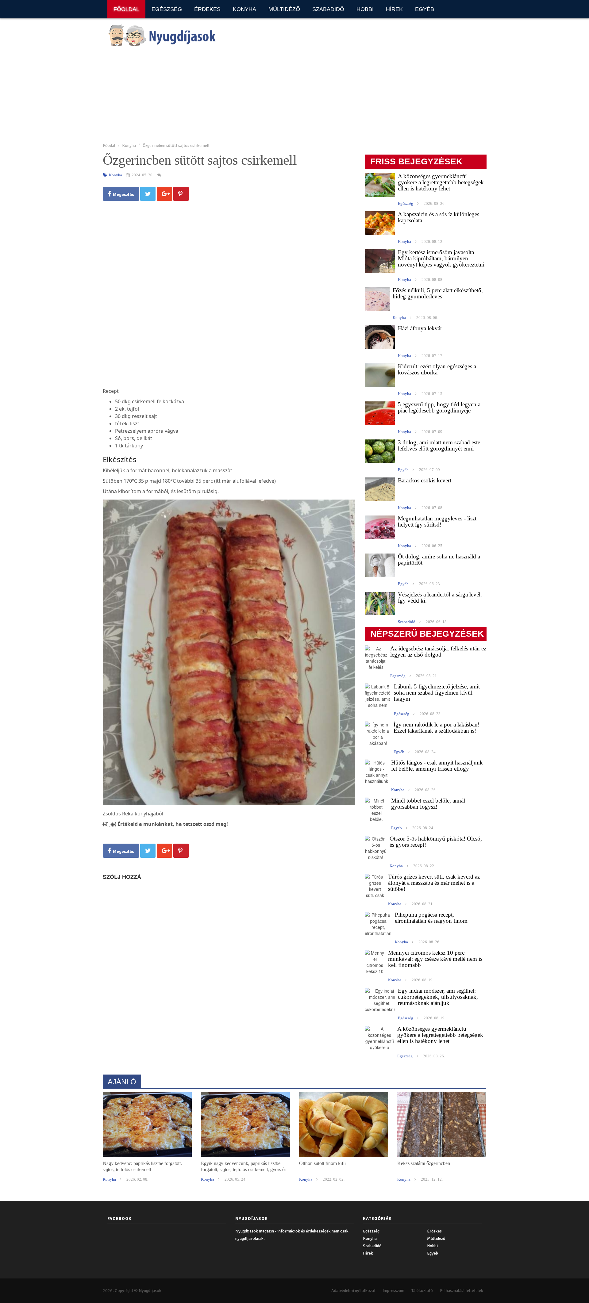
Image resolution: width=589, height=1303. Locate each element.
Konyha (244, 9)
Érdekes (207, 9)
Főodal (109, 145)
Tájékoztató (422, 1290)
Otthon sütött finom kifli (322, 1163)
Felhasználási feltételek (461, 1290)
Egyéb (424, 9)
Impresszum (393, 1290)
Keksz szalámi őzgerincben (423, 1163)
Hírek (394, 9)
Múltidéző (284, 9)
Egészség (167, 9)
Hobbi (365, 9)
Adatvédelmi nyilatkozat (353, 1290)
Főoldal (126, 9)
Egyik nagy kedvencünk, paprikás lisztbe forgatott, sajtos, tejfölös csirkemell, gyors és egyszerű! (243, 1169)
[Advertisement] (287, 95)
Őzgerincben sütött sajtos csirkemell (176, 145)
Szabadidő (328, 9)
